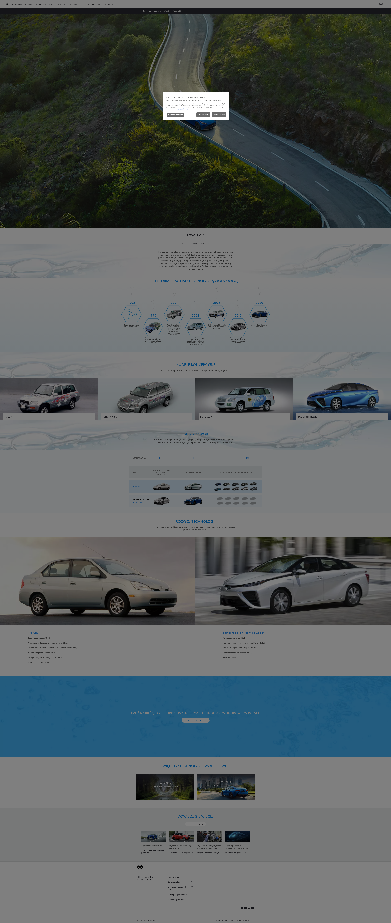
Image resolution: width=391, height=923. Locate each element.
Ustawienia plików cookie (175, 114)
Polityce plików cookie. (183, 109)
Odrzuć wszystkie (203, 114)
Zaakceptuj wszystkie (219, 114)
